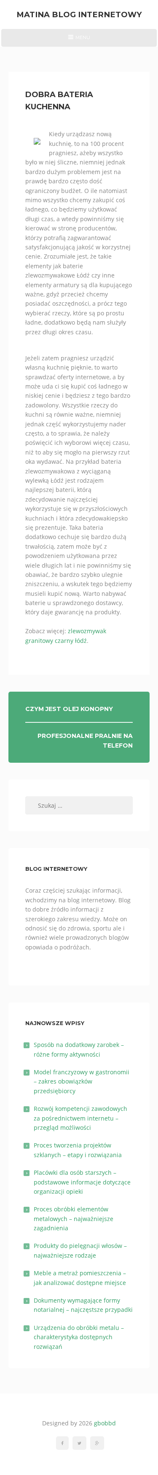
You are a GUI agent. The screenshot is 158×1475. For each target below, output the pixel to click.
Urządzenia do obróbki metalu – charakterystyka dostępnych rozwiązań (79, 1337)
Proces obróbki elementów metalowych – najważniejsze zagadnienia (73, 1218)
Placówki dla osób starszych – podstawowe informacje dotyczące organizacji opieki (82, 1181)
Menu (79, 40)
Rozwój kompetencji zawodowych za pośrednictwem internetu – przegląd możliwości (80, 1118)
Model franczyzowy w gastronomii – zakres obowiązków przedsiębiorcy (81, 1081)
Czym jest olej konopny (69, 709)
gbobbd (105, 1423)
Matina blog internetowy (79, 14)
